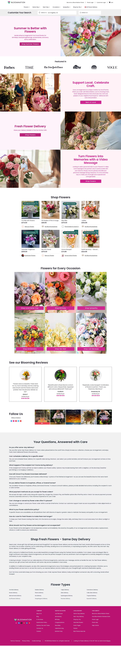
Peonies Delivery (65, 598)
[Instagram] (13, 421)
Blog (37, 616)
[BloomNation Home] (16, 2)
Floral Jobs (95, 622)
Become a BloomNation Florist (100, 613)
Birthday (57, 619)
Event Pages (77, 625)
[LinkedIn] (27, 623)
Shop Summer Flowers (31, 44)
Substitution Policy (41, 622)
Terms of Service (15, 641)
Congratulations (59, 622)
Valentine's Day (59, 628)
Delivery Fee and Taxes (43, 625)
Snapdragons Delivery (41, 598)
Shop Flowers (33, 135)
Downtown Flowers (30, 255)
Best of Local (93, 102)
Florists (75, 628)
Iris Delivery (38, 595)
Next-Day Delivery (79, 616)
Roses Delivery (13, 592)
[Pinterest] (16, 421)
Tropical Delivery (91, 595)
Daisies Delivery (39, 590)
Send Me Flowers (78, 622)
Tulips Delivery (65, 590)
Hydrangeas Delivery (67, 595)
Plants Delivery (39, 592)
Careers (38, 631)
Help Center (95, 625)
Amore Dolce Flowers (71, 255)
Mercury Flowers (29, 226)
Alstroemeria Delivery (15, 595)
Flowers (26, 7)
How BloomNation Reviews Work (101, 616)
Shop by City (77, 7)
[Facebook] (11, 421)
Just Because (59, 613)
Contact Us (39, 628)
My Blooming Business (51, 226)
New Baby (57, 625)
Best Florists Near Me (79, 631)
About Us (39, 613)
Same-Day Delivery (79, 613)
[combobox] (91, 13)
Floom (108, 641)
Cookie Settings (36, 641)
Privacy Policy (26, 641)
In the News (39, 619)
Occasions (56, 7)
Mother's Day (58, 631)
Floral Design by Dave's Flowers (72, 226)
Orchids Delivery (13, 590)
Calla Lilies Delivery (92, 592)
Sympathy (66, 7)
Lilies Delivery (64, 592)
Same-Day (36, 7)
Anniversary (58, 616)
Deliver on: (85, 12)
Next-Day (45, 7)
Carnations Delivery (92, 590)
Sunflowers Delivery (14, 598)
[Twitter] (18, 421)
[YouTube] (20, 421)
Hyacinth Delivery (92, 598)
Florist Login (95, 619)
